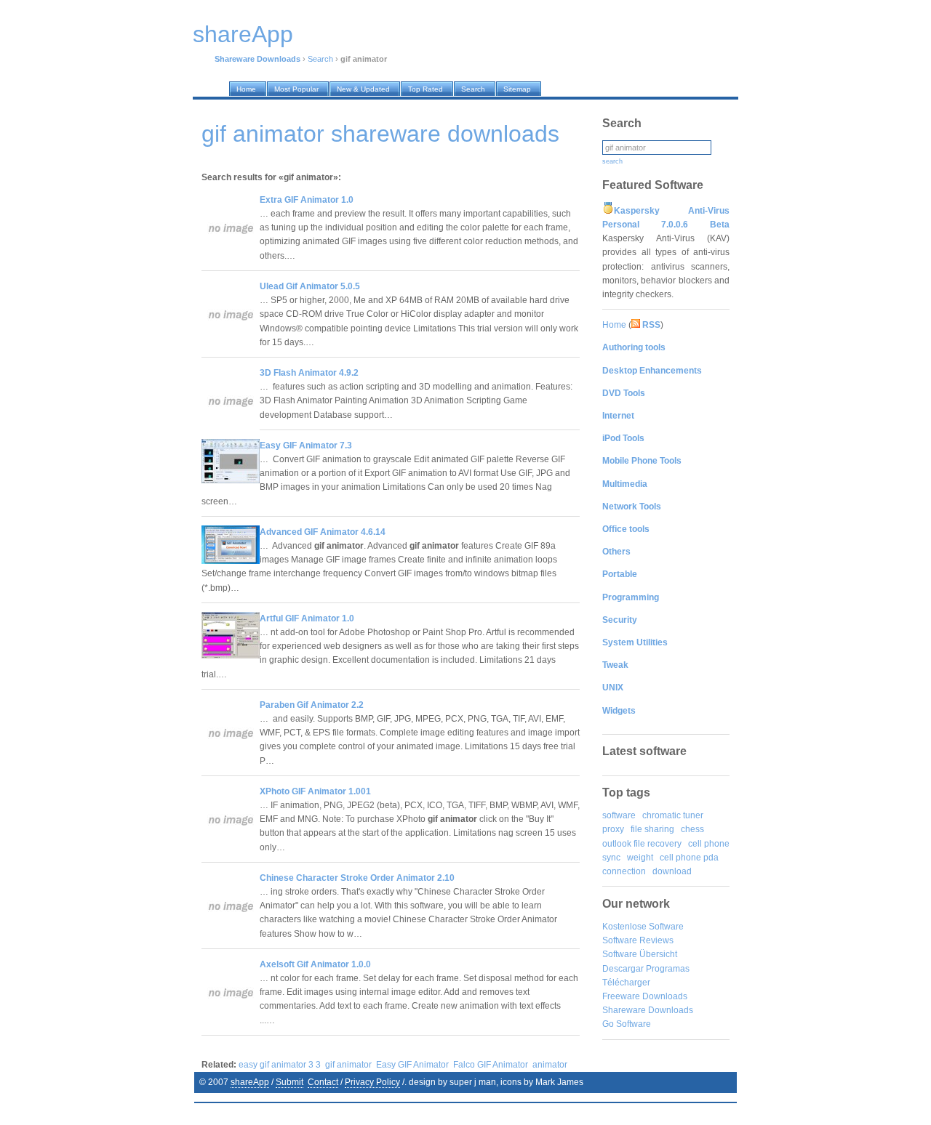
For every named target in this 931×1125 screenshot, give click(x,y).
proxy (613, 829)
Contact (323, 1082)
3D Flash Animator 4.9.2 (309, 373)
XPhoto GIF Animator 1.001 (315, 791)
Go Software (626, 1024)
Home (614, 325)
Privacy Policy (372, 1082)
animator (549, 1065)
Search (320, 59)
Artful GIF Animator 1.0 (307, 618)
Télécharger (626, 982)
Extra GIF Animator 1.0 (306, 200)
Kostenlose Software (643, 927)
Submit (289, 1082)
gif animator (348, 1065)
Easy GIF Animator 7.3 (306, 445)
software (619, 815)
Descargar (623, 969)
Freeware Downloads (644, 996)
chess (692, 829)
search (612, 161)
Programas (668, 969)
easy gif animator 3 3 (280, 1065)
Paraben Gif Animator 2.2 (312, 705)
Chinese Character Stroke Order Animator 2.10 (357, 878)
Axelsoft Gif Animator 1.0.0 (315, 964)
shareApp (250, 1082)
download (672, 871)
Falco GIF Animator (490, 1065)
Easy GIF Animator (412, 1065)
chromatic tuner (672, 815)
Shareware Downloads (647, 1010)
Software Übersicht (639, 954)
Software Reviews (638, 940)
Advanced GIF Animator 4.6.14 (322, 532)
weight (640, 857)
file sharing (652, 829)
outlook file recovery (642, 844)
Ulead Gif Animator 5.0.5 (310, 286)
